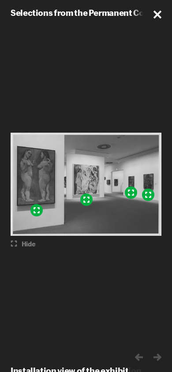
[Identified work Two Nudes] (37, 210)
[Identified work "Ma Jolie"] (131, 193)
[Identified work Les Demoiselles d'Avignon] (86, 200)
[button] (157, 14)
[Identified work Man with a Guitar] (148, 195)
